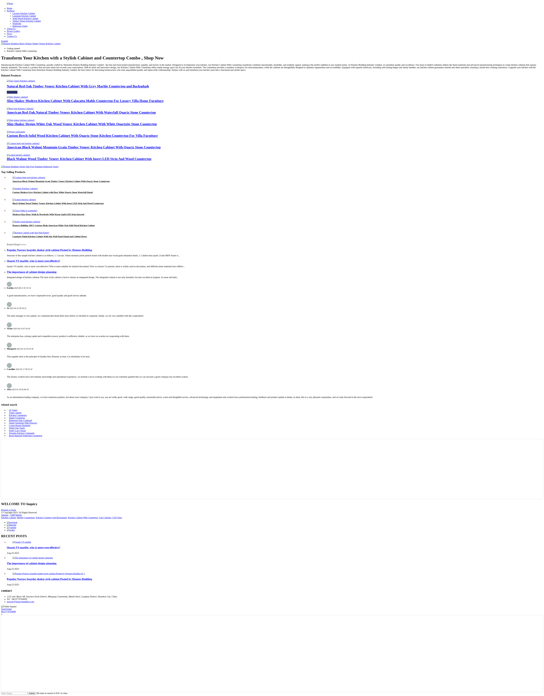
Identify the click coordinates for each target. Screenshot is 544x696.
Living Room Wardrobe (19, 425)
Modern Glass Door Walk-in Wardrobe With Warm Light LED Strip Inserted (48, 214)
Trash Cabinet (15, 413)
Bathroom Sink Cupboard (20, 420)
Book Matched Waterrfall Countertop (25, 435)
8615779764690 (8, 611)
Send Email (6, 609)
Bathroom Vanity (20, 26)
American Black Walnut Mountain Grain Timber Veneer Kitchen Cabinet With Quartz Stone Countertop (84, 147)
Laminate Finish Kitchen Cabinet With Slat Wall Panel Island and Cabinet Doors (49, 236)
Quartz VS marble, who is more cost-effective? (33, 260)
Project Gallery (13, 31)
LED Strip (117, 517)
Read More (12, 92)
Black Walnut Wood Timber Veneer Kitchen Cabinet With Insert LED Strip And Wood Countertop (79, 159)
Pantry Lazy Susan (17, 430)
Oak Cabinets (105, 517)
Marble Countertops (26, 517)
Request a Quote (8, 510)
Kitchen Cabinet (8, 517)
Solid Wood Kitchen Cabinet (25, 18)
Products (11, 11)
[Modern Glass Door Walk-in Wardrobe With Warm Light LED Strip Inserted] (24, 210)
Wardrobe (16, 23)
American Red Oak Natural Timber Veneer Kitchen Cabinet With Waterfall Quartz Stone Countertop (81, 112)
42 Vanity (13, 410)
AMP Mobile (16, 515)
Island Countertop (17, 418)
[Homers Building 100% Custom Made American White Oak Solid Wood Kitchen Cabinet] (26, 221)
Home (9, 8)
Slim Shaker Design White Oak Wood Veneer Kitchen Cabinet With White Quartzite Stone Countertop (82, 124)
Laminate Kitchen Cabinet (24, 16)
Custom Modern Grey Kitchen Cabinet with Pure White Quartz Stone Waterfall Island (52, 192)
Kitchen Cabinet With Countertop (83, 517)
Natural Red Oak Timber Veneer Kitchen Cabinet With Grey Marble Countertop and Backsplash (78, 86)
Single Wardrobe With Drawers (23, 423)
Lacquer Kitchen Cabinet (23, 13)
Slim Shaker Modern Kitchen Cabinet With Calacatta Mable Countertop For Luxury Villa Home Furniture (85, 101)
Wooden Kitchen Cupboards (21, 433)
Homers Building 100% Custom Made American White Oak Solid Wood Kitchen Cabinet (53, 225)
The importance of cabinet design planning (32, 271)
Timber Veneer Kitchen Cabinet (26, 21)
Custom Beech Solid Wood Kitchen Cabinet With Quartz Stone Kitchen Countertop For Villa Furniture (82, 135)
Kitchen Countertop (18, 415)
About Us (11, 28)
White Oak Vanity (17, 428)
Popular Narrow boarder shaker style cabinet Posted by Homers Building (49, 250)
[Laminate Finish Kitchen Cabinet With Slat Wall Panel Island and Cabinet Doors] (30, 233)
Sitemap (4, 515)
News (9, 34)
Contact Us (12, 36)
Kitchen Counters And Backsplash (51, 517)
